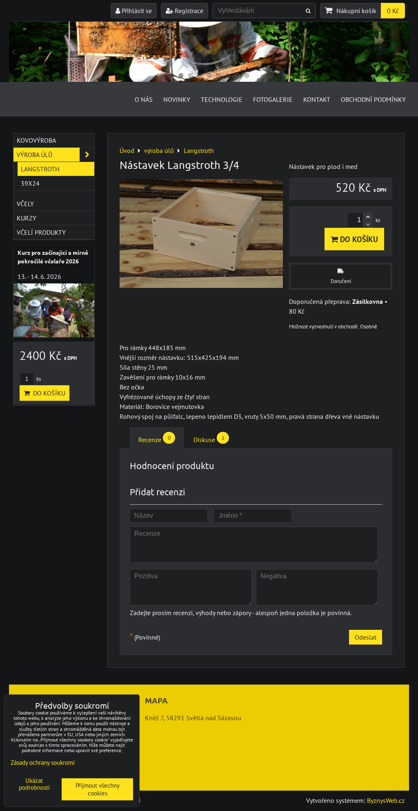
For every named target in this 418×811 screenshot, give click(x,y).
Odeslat (365, 637)
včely (25, 204)
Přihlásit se (136, 11)
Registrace (188, 11)
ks (38, 378)
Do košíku (358, 239)
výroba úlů (34, 155)
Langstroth (40, 169)
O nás (144, 99)
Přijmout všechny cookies (98, 789)
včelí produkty (41, 232)
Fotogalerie (273, 99)
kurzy (26, 218)
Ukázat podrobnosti (34, 784)
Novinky (176, 99)
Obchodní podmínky (373, 99)
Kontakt (316, 99)
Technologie (221, 99)
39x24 (30, 183)
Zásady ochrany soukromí (43, 762)
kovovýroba (36, 140)
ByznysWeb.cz (386, 800)
